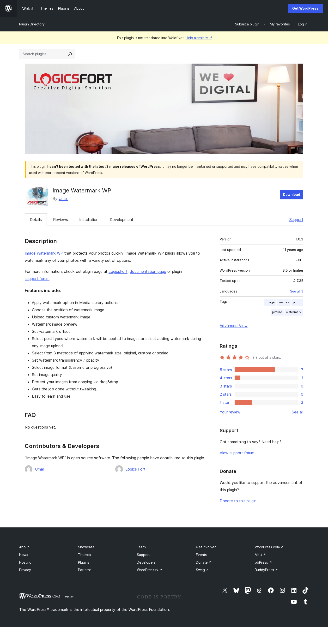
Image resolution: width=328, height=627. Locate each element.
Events (201, 555)
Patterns (84, 570)
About (24, 547)
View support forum (237, 452)
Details (36, 219)
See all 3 (296, 291)
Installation (88, 219)
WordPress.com (269, 547)
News (23, 555)
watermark (293, 312)
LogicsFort (118, 271)
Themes (84, 555)
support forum (37, 278)
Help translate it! (199, 38)
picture (277, 312)
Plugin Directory (32, 24)
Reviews (60, 219)
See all (297, 412)
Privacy (25, 570)
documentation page (148, 271)
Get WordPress (305, 8)
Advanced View (234, 325)
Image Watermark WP (44, 253)
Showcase (86, 547)
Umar (63, 198)
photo (297, 302)
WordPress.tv (149, 570)
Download (291, 194)
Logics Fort (135, 469)
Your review (230, 412)
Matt (260, 555)
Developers (146, 562)
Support (296, 219)
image (270, 302)
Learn (141, 547)
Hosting (25, 562)
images (284, 302)
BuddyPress (266, 570)
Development (121, 219)
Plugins (83, 562)
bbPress (263, 562)
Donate (204, 562)
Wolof (69, 597)
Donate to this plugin (238, 500)
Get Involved (206, 547)
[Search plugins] (70, 54)
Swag (202, 570)
